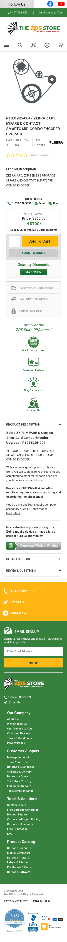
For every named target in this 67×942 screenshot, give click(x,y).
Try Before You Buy (19, 781)
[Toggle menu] (6, 45)
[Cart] (60, 45)
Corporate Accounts (20, 824)
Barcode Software (18, 871)
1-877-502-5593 (21, 203)
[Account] (46, 45)
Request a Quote (17, 776)
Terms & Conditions (19, 738)
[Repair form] (33, 45)
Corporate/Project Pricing (23, 819)
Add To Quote (35, 253)
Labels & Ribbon (17, 862)
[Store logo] (24, 684)
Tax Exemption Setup (20, 790)
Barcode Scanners (19, 847)
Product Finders (17, 814)
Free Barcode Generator (22, 809)
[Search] (19, 45)
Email (42, 203)
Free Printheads (17, 829)
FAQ (9, 833)
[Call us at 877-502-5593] (6, 697)
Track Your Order (18, 762)
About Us (13, 719)
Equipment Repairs (19, 785)
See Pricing (33, 271)
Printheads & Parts (19, 867)
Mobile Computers (18, 852)
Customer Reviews (19, 733)
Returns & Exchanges (20, 766)
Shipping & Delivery (19, 771)
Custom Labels (16, 805)
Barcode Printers (18, 857)
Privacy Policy (16, 743)
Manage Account (18, 757)
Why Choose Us (17, 723)
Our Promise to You (50, 12)
